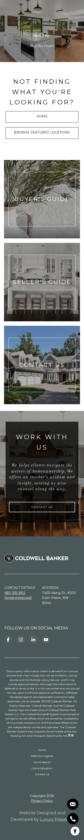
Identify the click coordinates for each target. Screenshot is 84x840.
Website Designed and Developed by (42, 816)
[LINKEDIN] (33, 639)
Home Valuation (42, 768)
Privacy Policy (42, 801)
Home (42, 116)
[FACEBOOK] (8, 639)
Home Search (42, 762)
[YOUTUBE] (46, 639)
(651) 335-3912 (14, 593)
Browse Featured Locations (42, 132)
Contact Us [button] (42, 507)
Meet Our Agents (42, 756)
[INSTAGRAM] (20, 639)
